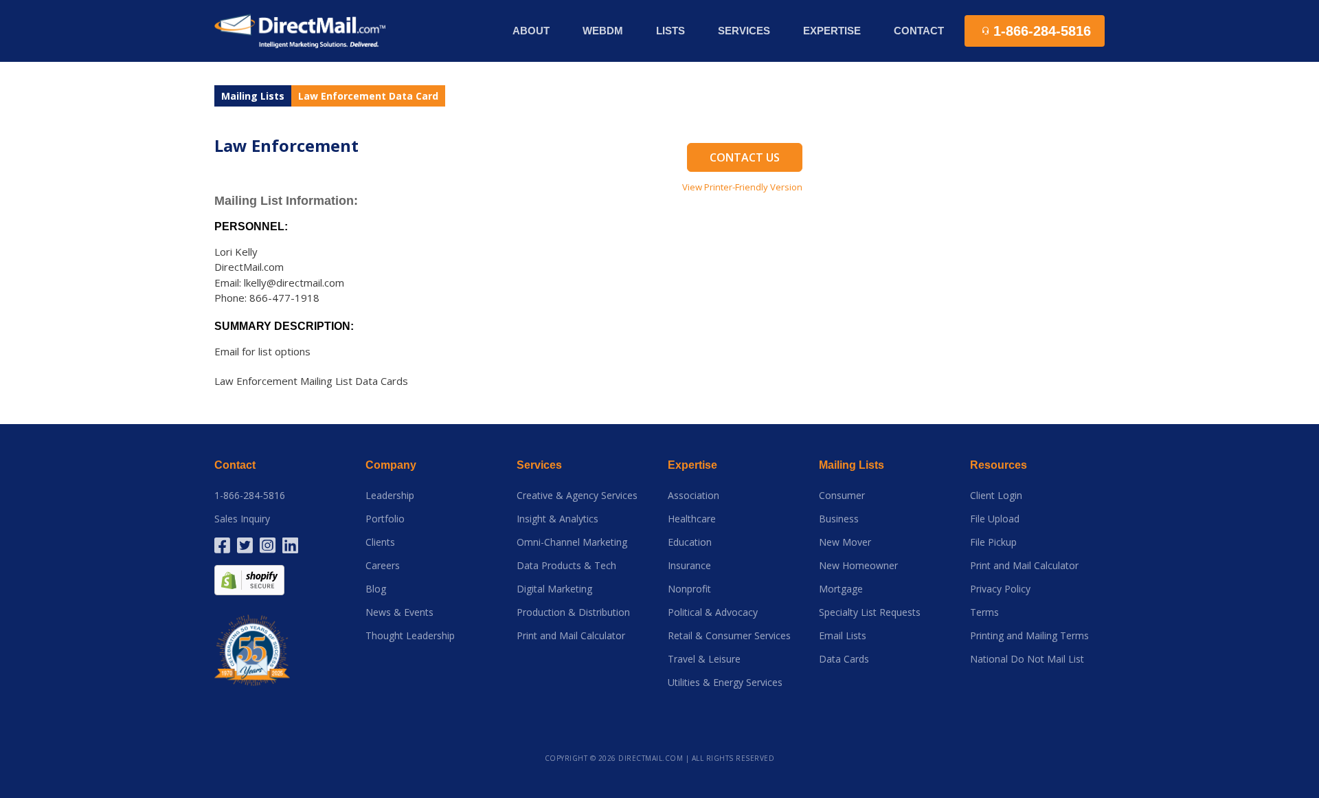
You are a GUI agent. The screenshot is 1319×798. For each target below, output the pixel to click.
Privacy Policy (1000, 589)
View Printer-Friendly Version (742, 187)
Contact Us (745, 157)
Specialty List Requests (870, 612)
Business (839, 519)
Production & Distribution (573, 612)
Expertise (692, 465)
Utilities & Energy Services (725, 682)
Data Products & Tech (566, 565)
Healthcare (692, 519)
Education (690, 542)
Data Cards (844, 659)
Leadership (389, 495)
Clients (380, 542)
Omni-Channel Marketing (572, 542)
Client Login (996, 495)
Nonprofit (689, 589)
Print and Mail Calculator (571, 636)
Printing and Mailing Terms (1029, 636)
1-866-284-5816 (249, 495)
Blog (375, 589)
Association (693, 495)
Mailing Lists (252, 95)
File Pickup (993, 542)
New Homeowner (858, 565)
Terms (984, 612)
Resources (998, 465)
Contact (919, 30)
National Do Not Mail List (1027, 659)
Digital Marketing (554, 589)
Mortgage (841, 589)
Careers (382, 565)
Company (390, 465)
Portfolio (385, 519)
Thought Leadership (410, 636)
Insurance (689, 565)
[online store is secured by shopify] (249, 579)
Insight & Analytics (557, 519)
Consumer (842, 495)
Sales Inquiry (242, 519)
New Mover (845, 542)
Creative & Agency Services (577, 495)
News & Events (399, 612)
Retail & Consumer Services (729, 636)
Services (539, 465)
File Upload (994, 519)
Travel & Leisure (704, 659)
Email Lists (842, 636)
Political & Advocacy (713, 612)
